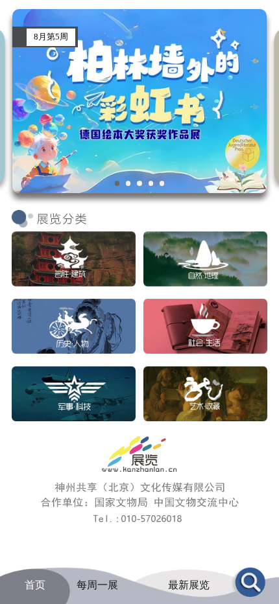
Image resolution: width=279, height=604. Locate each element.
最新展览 (189, 584)
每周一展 (97, 584)
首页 (35, 584)
